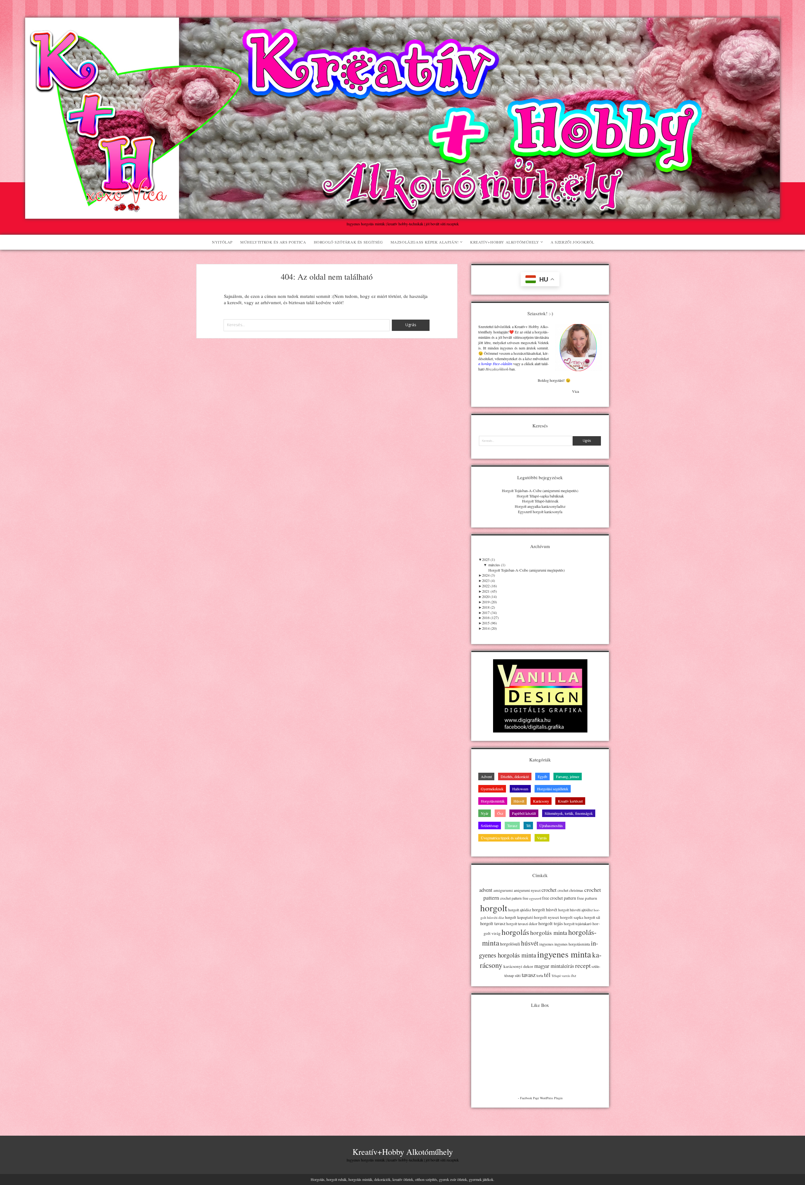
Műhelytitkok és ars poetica (273, 241)
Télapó (556, 976)
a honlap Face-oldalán (495, 363)
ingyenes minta (564, 954)
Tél (528, 825)
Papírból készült (524, 813)
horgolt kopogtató (519, 917)
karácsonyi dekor (518, 966)
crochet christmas (570, 890)
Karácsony (541, 801)
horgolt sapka (571, 917)
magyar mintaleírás (554, 965)
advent (485, 889)
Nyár (484, 813)
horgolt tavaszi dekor (521, 923)
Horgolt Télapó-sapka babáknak (540, 495)
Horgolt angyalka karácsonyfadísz (540, 506)
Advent (486, 776)
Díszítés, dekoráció (515, 776)
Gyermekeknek (492, 788)
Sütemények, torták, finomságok (569, 813)
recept (583, 965)
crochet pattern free (514, 898)
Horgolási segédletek (552, 788)
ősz (573, 975)
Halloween (520, 788)
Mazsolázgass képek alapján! (425, 241)
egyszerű (535, 898)
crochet (549, 889)
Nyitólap (222, 241)
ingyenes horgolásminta (572, 943)
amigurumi (503, 890)
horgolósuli (510, 944)
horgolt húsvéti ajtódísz (575, 910)
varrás (566, 976)
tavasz (529, 975)
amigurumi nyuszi (527, 890)
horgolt (493, 908)
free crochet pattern (559, 898)
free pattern (587, 898)
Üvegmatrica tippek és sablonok (504, 837)
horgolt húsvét (544, 910)
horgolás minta (548, 932)
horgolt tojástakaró (577, 923)
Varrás (542, 837)
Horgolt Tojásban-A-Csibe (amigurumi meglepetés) (540, 490)
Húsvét (519, 801)
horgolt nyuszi (546, 917)
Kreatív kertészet (570, 801)
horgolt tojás (550, 923)
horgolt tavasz (492, 923)
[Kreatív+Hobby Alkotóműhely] (402, 215)
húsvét (529, 943)
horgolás (515, 932)
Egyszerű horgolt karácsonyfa (540, 511)
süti (518, 975)
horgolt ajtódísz (519, 909)
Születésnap (489, 825)
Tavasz (512, 825)
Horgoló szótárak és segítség (348, 241)
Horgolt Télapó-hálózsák (540, 500)
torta (539, 975)
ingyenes (546, 944)
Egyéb (542, 776)
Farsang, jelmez (567, 776)
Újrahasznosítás (551, 825)
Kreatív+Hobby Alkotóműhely (504, 241)
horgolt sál (592, 917)
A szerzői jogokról (572, 241)
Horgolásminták (493, 801)
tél (547, 974)
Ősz (500, 813)
